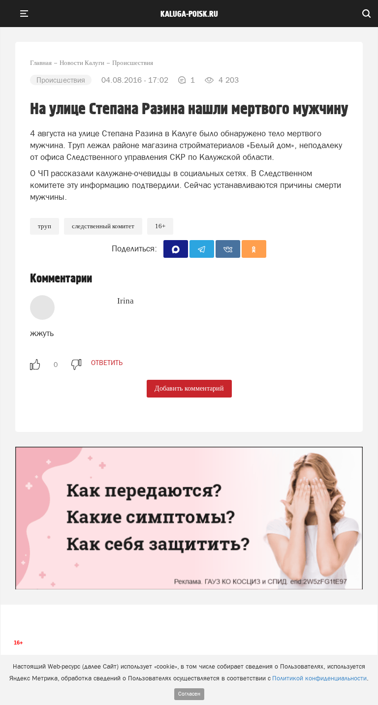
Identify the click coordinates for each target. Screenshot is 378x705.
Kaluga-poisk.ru (189, 14)
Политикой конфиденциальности (319, 678)
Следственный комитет (103, 226)
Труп (44, 226)
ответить (107, 363)
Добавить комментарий (189, 388)
